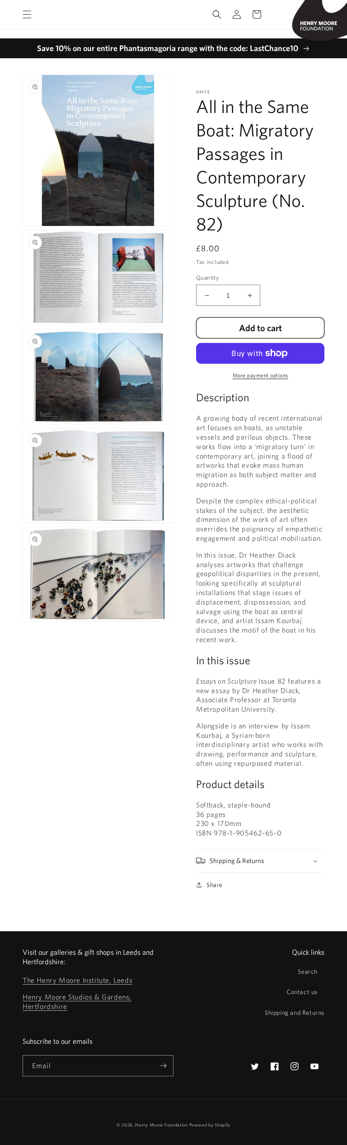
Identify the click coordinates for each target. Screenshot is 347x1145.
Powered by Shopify (210, 1124)
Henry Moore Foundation (162, 1124)
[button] (27, 14)
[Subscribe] (163, 1065)
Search (308, 971)
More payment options (260, 375)
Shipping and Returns (294, 1012)
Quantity (207, 277)
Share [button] (214, 884)
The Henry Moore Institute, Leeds (77, 980)
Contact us (302, 991)
